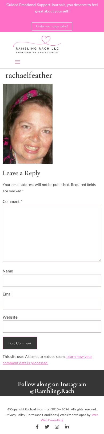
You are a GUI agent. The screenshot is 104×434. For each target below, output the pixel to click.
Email (8, 294)
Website (10, 317)
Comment (12, 201)
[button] (17, 61)
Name (8, 270)
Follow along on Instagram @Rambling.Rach (52, 387)
